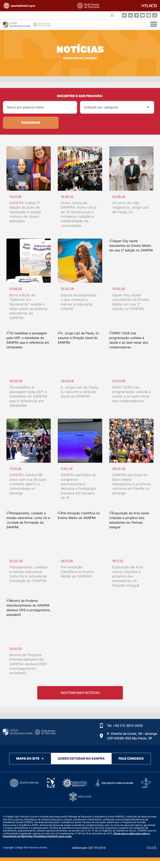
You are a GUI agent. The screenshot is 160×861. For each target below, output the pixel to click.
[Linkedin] (130, 15)
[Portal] (124, 15)
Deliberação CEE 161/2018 (89, 847)
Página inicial (73, 58)
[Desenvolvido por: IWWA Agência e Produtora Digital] (151, 847)
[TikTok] (154, 15)
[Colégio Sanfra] (29, 25)
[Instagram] (148, 15)
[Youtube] (142, 15)
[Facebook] (136, 15)
